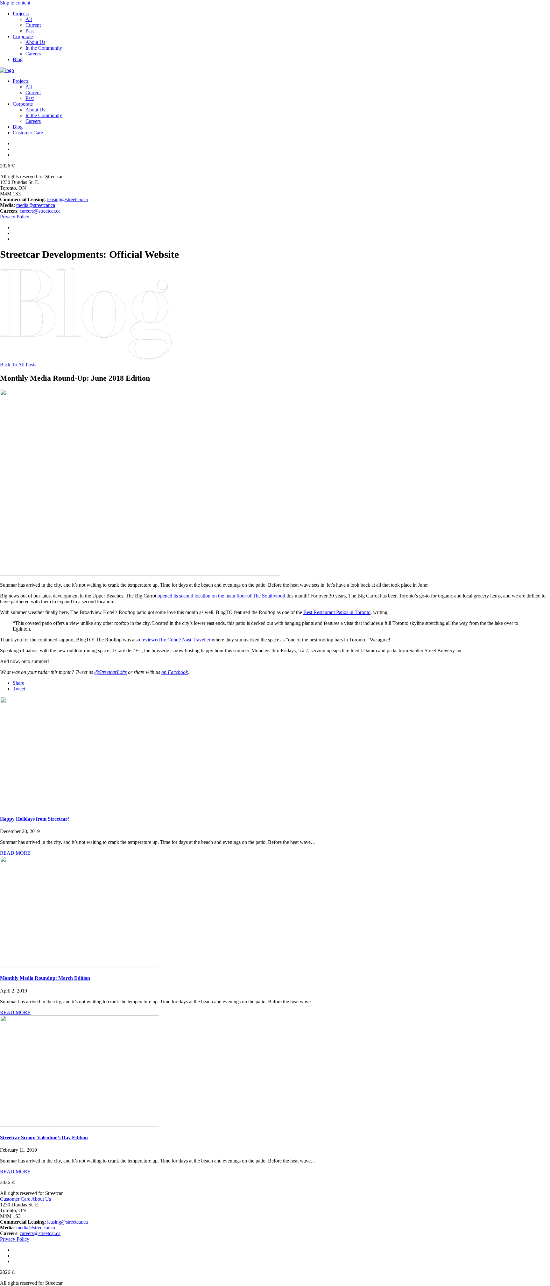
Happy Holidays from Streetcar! (34, 819)
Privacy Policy (14, 216)
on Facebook (174, 672)
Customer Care (28, 132)
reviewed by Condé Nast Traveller (175, 639)
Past (29, 30)
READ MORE (15, 853)
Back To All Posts (18, 364)
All (28, 19)
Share (18, 683)
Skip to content (15, 2)
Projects (21, 13)
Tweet (19, 688)
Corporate (23, 36)
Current (33, 25)
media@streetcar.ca (35, 205)
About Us (35, 42)
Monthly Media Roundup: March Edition (45, 978)
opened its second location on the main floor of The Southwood (221, 595)
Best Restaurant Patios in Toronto (336, 612)
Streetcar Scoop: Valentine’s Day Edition (44, 1137)
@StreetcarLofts (110, 672)
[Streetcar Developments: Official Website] (7, 70)
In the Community (43, 48)
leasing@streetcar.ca (67, 199)
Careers (33, 53)
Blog (18, 59)
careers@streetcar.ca (40, 211)
